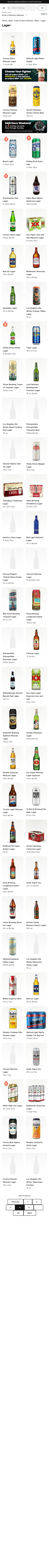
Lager (43, 21)
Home (4, 21)
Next (30, 1213)
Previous (15, 1202)
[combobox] (23, 7)
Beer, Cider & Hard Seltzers (21, 21)
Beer (37, 21)
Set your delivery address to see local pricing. (24, 2)
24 (18, 1213)
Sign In (44, 14)
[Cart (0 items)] (42, 8)
